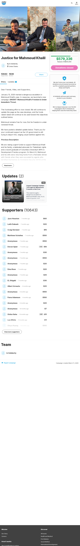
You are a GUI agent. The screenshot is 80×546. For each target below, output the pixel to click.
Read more (8, 165)
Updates (12, 82)
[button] (13, 191)
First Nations (45, 539)
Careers (4, 536)
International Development (49, 544)
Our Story (5, 534)
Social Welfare (45, 542)
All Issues (44, 534)
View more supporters (12, 332)
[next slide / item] (77, 29)
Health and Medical (46, 536)
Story (3, 82)
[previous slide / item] (2, 29)
